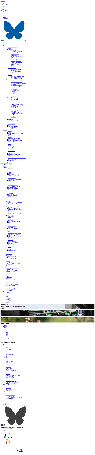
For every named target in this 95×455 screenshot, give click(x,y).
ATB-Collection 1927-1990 (16, 78)
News (9, 144)
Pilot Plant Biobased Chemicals (17, 107)
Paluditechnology (11, 134)
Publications (10, 119)
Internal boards (14, 57)
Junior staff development (16, 69)
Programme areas (11, 80)
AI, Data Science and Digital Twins (15, 133)
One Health (10, 132)
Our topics (5, 130)
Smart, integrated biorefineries (14, 138)
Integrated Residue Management (17, 86)
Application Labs (14, 117)
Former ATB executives (16, 77)
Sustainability (13, 72)
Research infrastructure (13, 101)
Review (12, 146)
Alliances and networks (15, 100)
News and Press (6, 142)
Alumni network (11, 160)
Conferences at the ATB (13, 149)
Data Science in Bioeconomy (17, 65)
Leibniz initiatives (14, 98)
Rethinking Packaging (12, 141)
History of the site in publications (17, 76)
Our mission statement (12, 47)
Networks (10, 97)
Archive (12, 147)
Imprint (7, 299)
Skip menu (3, 1)
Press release (10, 148)
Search (4, 17)
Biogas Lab (13, 111)
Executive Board (14, 50)
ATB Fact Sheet (11, 151)
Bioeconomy (11, 131)
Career (4, 152)
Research (5, 79)
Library (12, 118)
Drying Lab (13, 116)
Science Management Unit (16, 51)
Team (9, 48)
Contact (4, 13)
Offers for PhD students (13, 155)
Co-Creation (13, 127)
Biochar (10, 137)
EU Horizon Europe (15, 90)
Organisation (11, 49)
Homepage (3, 323)
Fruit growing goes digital (13, 139)
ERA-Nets (13, 91)
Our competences (11, 58)
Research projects (11, 87)
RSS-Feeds (5, 18)
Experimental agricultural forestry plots (19, 110)
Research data (11, 125)
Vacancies (10, 153)
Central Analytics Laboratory (17, 105)
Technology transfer (15, 128)
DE (4, 42)
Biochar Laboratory (15, 112)
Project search (14, 89)
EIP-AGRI (13, 92)
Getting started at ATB (12, 159)
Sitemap (7, 302)
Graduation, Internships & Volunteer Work (17, 158)
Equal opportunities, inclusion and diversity (19, 71)
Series (12, 121)
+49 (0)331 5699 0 (6, 430)
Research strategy (11, 124)
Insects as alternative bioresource (15, 140)
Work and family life (15, 70)
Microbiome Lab (14, 106)
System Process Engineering (16, 62)
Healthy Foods (14, 84)
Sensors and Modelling (15, 64)
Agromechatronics (14, 63)
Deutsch (4, 166)
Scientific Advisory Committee (17, 56)
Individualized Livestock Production (18, 83)
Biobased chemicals (12, 135)
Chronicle (10, 75)
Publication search (14, 120)
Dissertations (13, 123)
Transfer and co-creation (13, 126)
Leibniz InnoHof (14, 103)
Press (4, 15)
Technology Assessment (16, 61)
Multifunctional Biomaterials (16, 85)
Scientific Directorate (15, 54)
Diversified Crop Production (16, 82)
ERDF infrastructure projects (17, 93)
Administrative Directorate (16, 52)
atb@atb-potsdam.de (17, 430)
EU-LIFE (13, 94)
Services (5, 291)
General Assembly (14, 55)
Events (9, 145)
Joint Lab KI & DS (15, 99)
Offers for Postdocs (12, 156)
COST (12, 96)
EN (4, 43)
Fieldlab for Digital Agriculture (17, 104)
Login (7, 296)
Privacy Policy (9, 300)
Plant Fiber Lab (14, 109)
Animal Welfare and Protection (17, 73)
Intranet (7, 295)
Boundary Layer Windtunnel (17, 113)
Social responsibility (12, 68)
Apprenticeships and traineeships (15, 154)
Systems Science (14, 66)
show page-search (4, 162)
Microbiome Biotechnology (16, 59)
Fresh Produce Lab (15, 114)
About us (5, 45)
